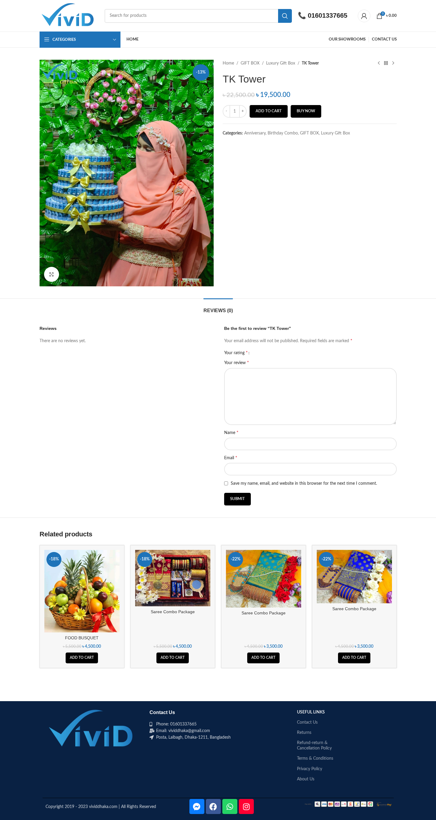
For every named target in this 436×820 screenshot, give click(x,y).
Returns (304, 733)
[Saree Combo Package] (172, 578)
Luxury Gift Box (280, 63)
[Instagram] (246, 806)
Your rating (236, 352)
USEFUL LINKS (311, 712)
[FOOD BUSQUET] (82, 591)
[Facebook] (213, 806)
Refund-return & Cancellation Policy (314, 745)
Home (228, 63)
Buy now (306, 111)
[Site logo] (69, 16)
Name (231, 432)
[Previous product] (378, 63)
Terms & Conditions (315, 758)
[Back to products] (386, 63)
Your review (236, 362)
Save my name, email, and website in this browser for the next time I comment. (304, 483)
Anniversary (254, 133)
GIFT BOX (250, 63)
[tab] (218, 307)
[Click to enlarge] (51, 274)
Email (230, 457)
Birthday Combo (283, 133)
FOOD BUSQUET (82, 637)
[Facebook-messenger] (196, 806)
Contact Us (307, 722)
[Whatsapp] (229, 806)
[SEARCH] (285, 16)
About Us (305, 779)
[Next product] (393, 63)
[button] (82, 658)
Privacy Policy (309, 769)
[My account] (364, 16)
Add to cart (269, 111)
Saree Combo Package (173, 611)
